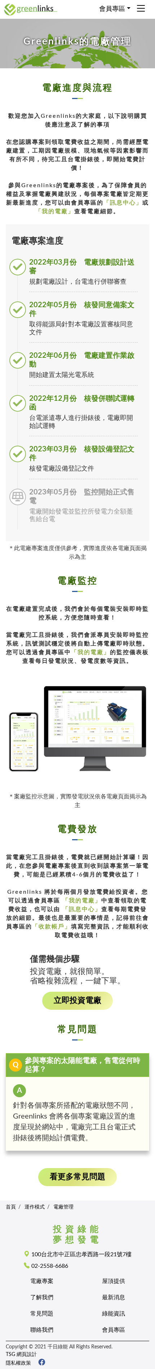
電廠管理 (63, 1207)
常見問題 (41, 1314)
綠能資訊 (113, 1314)
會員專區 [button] (112, 9)
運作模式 (35, 1207)
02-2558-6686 (49, 1266)
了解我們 (41, 1297)
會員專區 (113, 1330)
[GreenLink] (31, 9)
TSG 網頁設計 (21, 1354)
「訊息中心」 (122, 203)
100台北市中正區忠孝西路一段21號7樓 (81, 1254)
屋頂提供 (113, 1281)
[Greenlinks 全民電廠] (38, 1363)
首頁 (11, 1207)
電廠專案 (41, 1281)
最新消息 (113, 1297)
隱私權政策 (18, 1363)
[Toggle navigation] (140, 9)
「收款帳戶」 (51, 927)
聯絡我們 (41, 1330)
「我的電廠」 (54, 211)
